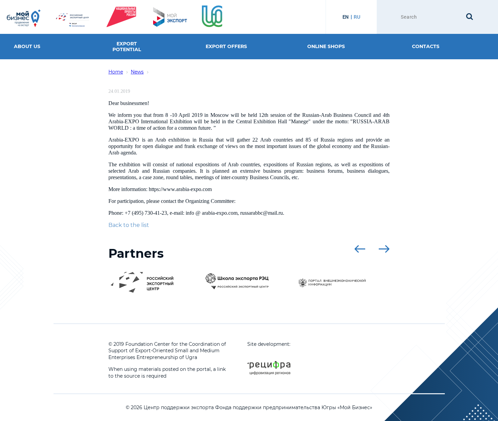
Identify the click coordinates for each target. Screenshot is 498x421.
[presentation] (359, 249)
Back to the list (128, 225)
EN (346, 17)
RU (357, 17)
